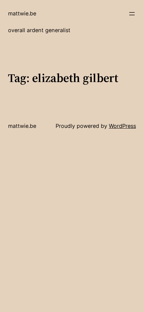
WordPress (122, 126)
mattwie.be (22, 13)
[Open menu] (132, 14)
